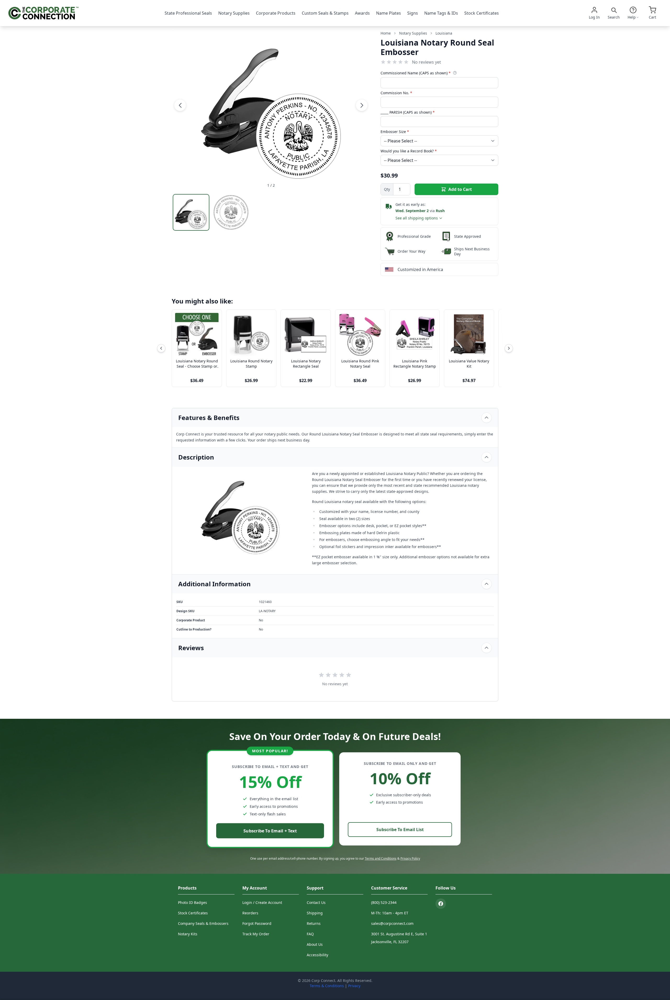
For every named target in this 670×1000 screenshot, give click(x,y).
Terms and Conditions (381, 858)
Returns (314, 923)
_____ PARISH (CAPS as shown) (408, 112)
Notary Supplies (234, 13)
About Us (315, 944)
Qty (387, 189)
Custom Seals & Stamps (325, 13)
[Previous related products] (161, 348)
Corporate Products (275, 13)
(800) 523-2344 (384, 902)
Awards (362, 13)
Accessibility (317, 954)
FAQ (310, 933)
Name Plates (388, 13)
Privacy (354, 985)
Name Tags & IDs (441, 13)
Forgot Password (256, 923)
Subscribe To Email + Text (270, 831)
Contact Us (316, 902)
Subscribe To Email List (400, 829)
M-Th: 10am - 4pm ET (389, 912)
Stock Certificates (481, 13)
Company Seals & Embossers (203, 923)
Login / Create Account (262, 902)
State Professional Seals (188, 13)
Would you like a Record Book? (409, 150)
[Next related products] (509, 348)
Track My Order (255, 933)
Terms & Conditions (327, 985)
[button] (180, 105)
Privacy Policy (410, 858)
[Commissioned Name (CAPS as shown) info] (455, 73)
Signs (412, 13)
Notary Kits (187, 933)
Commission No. (396, 92)
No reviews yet (426, 62)
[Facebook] (441, 903)
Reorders (250, 912)
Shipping (315, 912)
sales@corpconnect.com (392, 923)
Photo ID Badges (192, 902)
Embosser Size (395, 131)
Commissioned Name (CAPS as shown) (416, 72)
